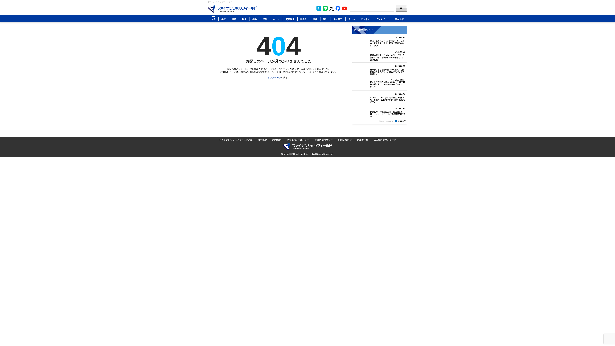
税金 (244, 19)
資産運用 (290, 19)
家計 (325, 19)
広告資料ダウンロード (385, 140)
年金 (254, 19)
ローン (276, 19)
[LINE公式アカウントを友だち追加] (325, 8)
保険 (265, 19)
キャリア (337, 19)
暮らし (303, 19)
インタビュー (382, 19)
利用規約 (276, 140)
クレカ (351, 19)
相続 (234, 19)
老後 (315, 19)
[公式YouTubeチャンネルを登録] (344, 8)
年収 (223, 19)
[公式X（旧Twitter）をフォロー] (331, 8)
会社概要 (262, 140)
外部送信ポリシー (324, 140)
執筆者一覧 (362, 140)
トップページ (274, 77)
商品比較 (399, 19)
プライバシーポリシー (298, 140)
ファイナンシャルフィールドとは (236, 140)
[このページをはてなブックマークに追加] (319, 8)
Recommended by (386, 121)
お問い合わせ (345, 140)
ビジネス (365, 19)
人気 (213, 19)
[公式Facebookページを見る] (338, 8)
